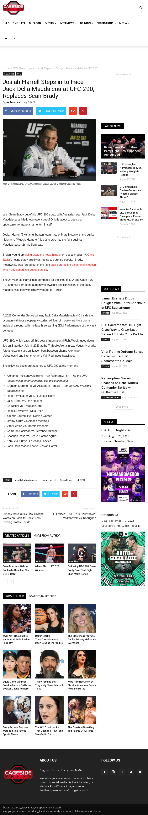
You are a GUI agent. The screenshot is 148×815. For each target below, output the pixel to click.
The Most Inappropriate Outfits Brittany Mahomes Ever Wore (82, 639)
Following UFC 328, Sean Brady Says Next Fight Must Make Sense (82, 570)
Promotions (105, 23)
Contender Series (111, 397)
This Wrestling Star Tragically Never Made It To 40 (49, 685)
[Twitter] (131, 772)
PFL (23, 23)
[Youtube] (140, 772)
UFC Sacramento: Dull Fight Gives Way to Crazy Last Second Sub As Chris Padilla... (123, 329)
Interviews (67, 23)
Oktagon (35, 23)
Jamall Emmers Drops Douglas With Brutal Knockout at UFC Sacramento (123, 303)
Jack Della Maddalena (25, 479)
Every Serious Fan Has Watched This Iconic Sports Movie (15, 731)
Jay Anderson (13, 102)
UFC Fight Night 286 (115, 430)
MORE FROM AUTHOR (47, 535)
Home (6, 68)
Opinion (85, 23)
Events (49, 23)
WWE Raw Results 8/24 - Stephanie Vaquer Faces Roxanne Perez (82, 685)
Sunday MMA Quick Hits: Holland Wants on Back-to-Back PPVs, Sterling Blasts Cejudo (23, 518)
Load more (122, 406)
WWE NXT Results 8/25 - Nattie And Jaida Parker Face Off (16, 639)
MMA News (9, 73)
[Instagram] (113, 772)
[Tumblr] (122, 772)
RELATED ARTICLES (17, 535)
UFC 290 (81, 479)
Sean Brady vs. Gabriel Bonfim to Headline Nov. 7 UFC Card (16, 570)
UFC (6, 23)
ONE (15, 23)
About (8, 38)
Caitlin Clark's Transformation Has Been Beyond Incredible (49, 639)
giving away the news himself (42, 254)
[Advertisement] (74, 55)
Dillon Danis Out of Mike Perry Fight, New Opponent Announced (122, 151)
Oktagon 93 (109, 515)
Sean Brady (66, 479)
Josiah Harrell (49, 479)
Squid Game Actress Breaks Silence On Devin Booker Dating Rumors (17, 685)
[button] (140, 5)
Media (123, 23)
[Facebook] (104, 772)
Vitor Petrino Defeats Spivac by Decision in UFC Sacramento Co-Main (122, 356)
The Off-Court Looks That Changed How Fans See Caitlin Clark (49, 731)
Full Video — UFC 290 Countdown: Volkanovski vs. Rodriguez (74, 516)
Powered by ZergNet (42, 596)
